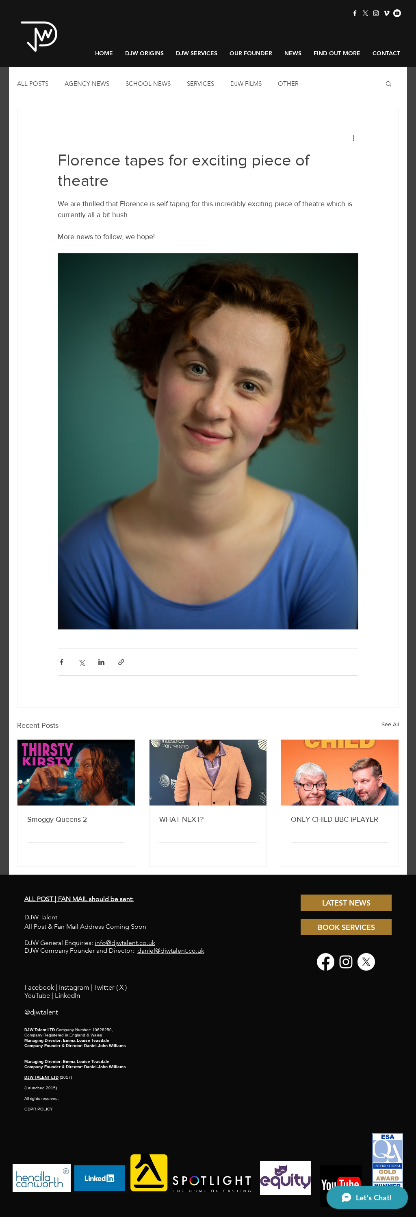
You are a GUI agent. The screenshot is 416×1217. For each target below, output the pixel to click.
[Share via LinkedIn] (101, 662)
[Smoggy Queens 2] (76, 773)
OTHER (288, 83)
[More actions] (353, 137)
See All (390, 724)
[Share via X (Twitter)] (81, 662)
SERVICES (200, 83)
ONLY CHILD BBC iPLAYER (334, 819)
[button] (388, 83)
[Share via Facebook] (61, 662)
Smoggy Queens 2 (57, 819)
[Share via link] (121, 662)
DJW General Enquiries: (89, 943)
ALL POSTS (32, 83)
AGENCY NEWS (87, 83)
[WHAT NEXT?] (208, 773)
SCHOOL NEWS (148, 83)
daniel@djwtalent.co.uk (170, 950)
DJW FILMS (246, 83)
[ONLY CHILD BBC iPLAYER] (340, 773)
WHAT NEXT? (181, 819)
